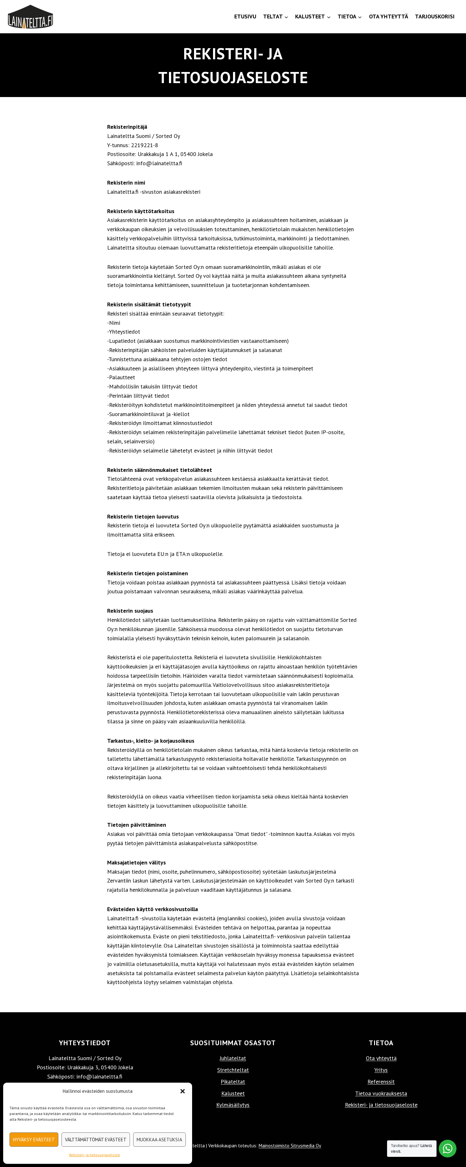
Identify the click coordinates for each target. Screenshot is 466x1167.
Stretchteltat (233, 1069)
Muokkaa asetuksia (159, 1140)
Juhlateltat (233, 1058)
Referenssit (381, 1081)
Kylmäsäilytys (232, 1104)
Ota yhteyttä (388, 16)
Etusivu (245, 16)
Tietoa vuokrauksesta (381, 1093)
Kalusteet (233, 1093)
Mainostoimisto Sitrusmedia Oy (290, 1146)
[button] (182, 1091)
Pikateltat (233, 1081)
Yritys (381, 1069)
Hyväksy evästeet (34, 1140)
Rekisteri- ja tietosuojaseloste (94, 1154)
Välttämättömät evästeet (95, 1140)
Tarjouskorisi (435, 16)
